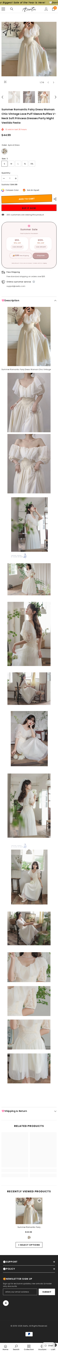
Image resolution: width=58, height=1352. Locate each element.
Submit (46, 1291)
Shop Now (40, 255)
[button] (48, 82)
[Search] (12, 9)
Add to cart (27, 198)
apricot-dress (29, 1237)
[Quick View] (39, 1200)
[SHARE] (54, 199)
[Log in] (46, 9)
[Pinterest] (6, 1303)
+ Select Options (29, 1244)
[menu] (3, 9)
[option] (29, 49)
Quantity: (6, 173)
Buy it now (29, 208)
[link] (14, 1170)
